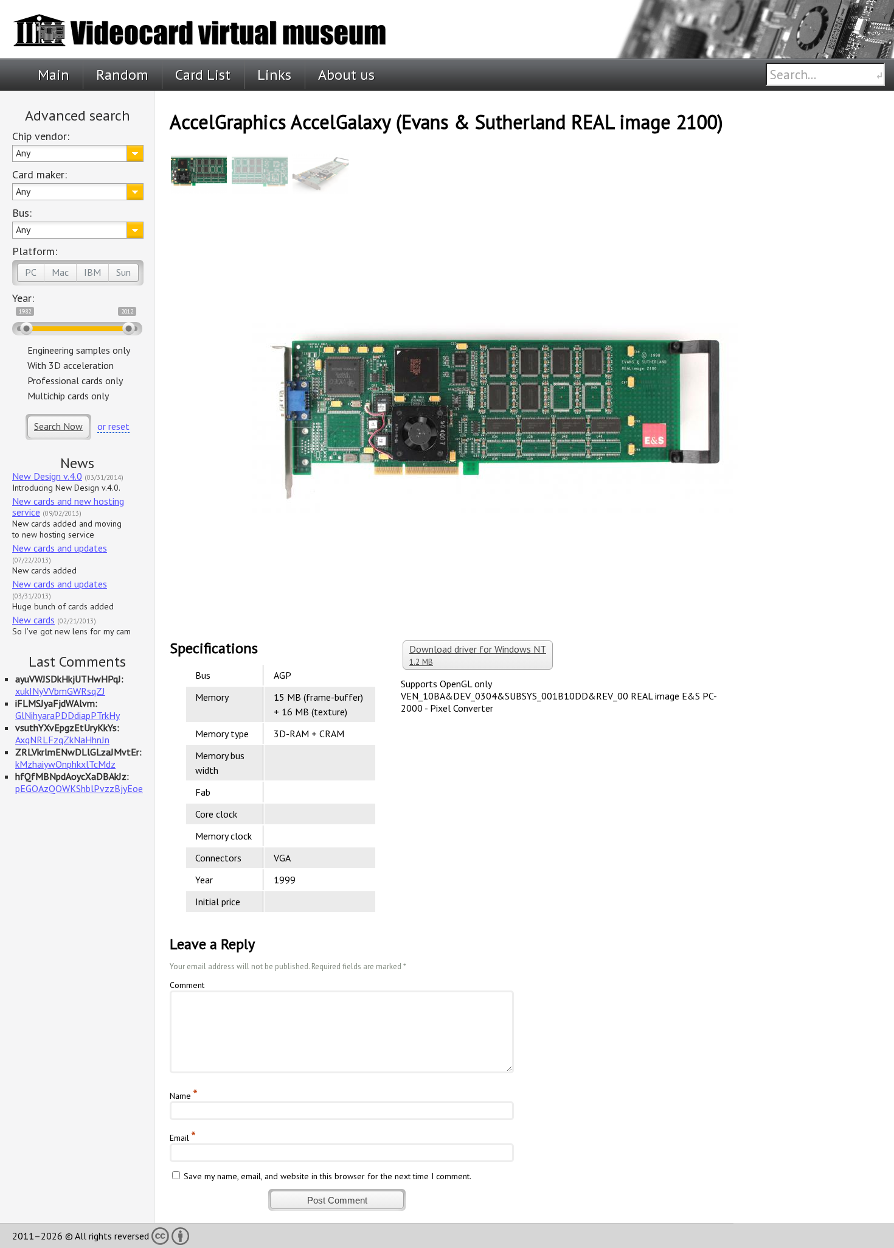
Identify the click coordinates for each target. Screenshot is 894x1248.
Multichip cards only (68, 396)
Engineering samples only (78, 350)
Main (53, 74)
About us (346, 74)
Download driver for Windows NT (477, 655)
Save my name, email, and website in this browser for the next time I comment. (327, 1176)
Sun (123, 272)
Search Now (58, 426)
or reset (113, 426)
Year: (23, 298)
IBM (92, 272)
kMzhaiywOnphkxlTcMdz (65, 764)
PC (30, 272)
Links (274, 74)
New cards (33, 620)
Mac (60, 272)
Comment (187, 985)
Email (179, 1137)
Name (180, 1095)
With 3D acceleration (70, 365)
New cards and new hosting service (68, 506)
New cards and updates (59, 548)
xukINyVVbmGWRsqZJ (60, 691)
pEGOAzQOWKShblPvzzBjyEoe (79, 788)
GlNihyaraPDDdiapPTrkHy (67, 715)
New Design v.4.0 (47, 476)
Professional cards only (75, 380)
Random (122, 74)
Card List (202, 74)
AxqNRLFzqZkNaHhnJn (62, 740)
